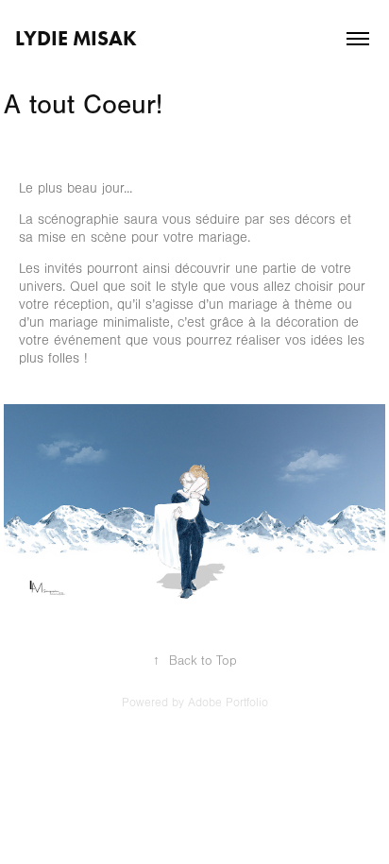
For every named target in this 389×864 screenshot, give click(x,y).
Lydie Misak (76, 38)
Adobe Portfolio (228, 702)
